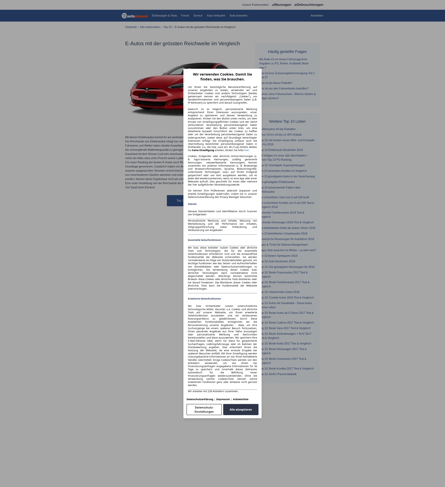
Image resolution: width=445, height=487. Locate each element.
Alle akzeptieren (241, 409)
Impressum (223, 399)
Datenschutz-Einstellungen (204, 410)
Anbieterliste (240, 399)
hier (246, 150)
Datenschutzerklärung (200, 399)
